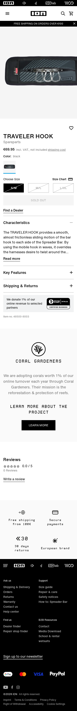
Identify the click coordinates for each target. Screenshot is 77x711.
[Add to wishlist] (71, 127)
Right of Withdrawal (14, 704)
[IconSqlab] (51, 3)
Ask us (7, 580)
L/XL (63, 188)
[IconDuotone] (24, 3)
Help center (11, 611)
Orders (7, 592)
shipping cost (57, 149)
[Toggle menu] (7, 13)
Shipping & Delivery (16, 587)
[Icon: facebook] (12, 687)
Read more (11, 258)
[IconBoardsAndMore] (5, 565)
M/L (38, 188)
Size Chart (59, 179)
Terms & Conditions (25, 700)
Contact (44, 626)
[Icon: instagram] (18, 687)
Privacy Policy (48, 700)
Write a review (14, 479)
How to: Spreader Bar (53, 602)
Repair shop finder (15, 631)
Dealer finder (12, 626)
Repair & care (48, 592)
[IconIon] (8, 3)
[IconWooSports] (69, 3)
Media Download (50, 631)
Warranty (9, 602)
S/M (14, 188)
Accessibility (36, 704)
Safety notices (48, 597)
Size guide (46, 587)
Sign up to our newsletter (23, 656)
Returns (8, 597)
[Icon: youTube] (5, 687)
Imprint (7, 700)
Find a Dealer (13, 210)
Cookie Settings (56, 704)
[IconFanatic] (36, 3)
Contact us (10, 606)
